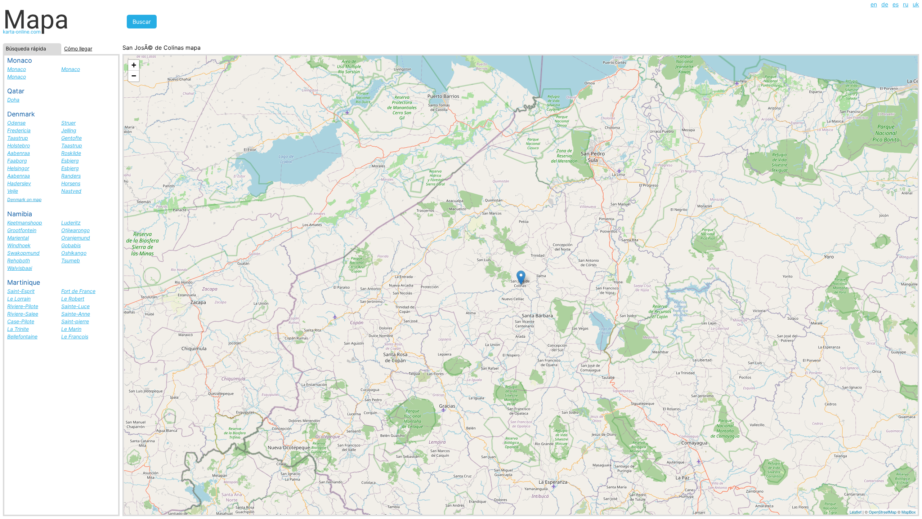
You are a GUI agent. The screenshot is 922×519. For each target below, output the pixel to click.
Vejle (12, 191)
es (895, 4)
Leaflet (855, 512)
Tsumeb (70, 260)
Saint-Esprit (21, 291)
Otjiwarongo (75, 230)
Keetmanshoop (24, 222)
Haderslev (19, 183)
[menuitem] (873, 4)
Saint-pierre (75, 321)
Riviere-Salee (22, 314)
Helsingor (18, 168)
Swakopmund (23, 253)
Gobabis (71, 245)
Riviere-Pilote (22, 306)
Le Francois (74, 336)
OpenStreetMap (882, 512)
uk (916, 4)
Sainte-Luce (75, 306)
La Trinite (18, 329)
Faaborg (17, 161)
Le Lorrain (19, 299)
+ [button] (133, 65)
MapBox (908, 512)
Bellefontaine (22, 336)
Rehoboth (18, 260)
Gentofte (71, 138)
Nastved (71, 191)
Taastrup (17, 138)
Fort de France (78, 291)
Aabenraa (18, 153)
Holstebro (18, 145)
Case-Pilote (20, 321)
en (873, 4)
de (884, 4)
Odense (16, 123)
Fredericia (19, 130)
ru (905, 4)
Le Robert (72, 299)
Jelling (68, 130)
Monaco (16, 69)
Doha (13, 100)
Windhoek (19, 245)
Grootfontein (21, 230)
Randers (71, 176)
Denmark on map (24, 199)
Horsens (70, 183)
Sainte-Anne (75, 314)
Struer (68, 123)
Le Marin (71, 329)
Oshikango (73, 253)
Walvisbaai (19, 268)
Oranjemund (75, 238)
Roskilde (71, 153)
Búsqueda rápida (26, 48)
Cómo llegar (78, 48)
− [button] (133, 75)
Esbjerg (70, 161)
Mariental (18, 238)
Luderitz (71, 222)
